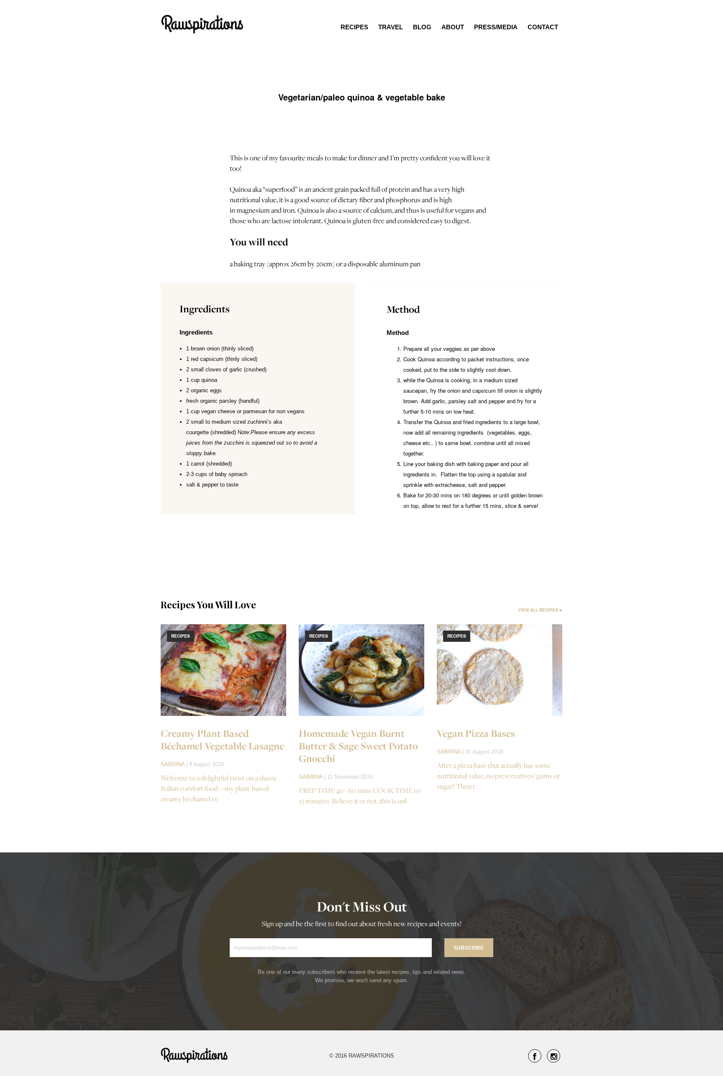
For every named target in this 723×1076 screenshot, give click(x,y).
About (452, 27)
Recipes (354, 27)
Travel (390, 27)
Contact (543, 27)
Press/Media (496, 27)
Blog (422, 27)
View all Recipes (538, 610)
